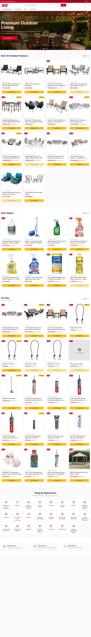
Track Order (32, 9)
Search (63, 5)
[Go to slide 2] (44, 48)
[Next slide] (88, 30)
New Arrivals (18, 9)
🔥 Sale (25, 9)
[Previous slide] (2, 30)
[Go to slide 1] (43, 48)
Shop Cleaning (8, 38)
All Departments (7, 9)
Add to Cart (12, 92)
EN (87, 1)
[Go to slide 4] (47, 48)
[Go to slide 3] (46, 48)
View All (85, 55)
